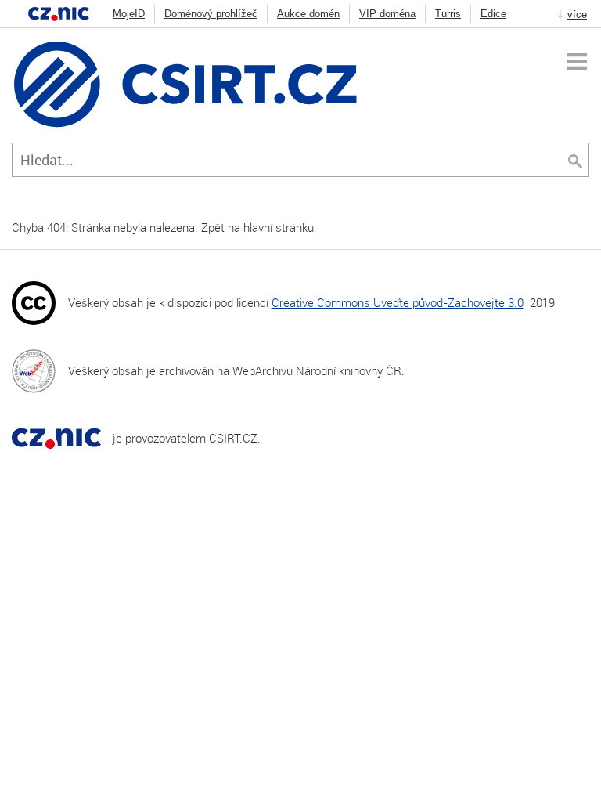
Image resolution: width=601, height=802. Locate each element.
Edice (493, 14)
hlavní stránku (278, 227)
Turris (448, 14)
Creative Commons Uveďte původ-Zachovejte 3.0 (398, 302)
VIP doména (387, 14)
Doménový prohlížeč (210, 14)
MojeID (129, 14)
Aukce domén (308, 14)
